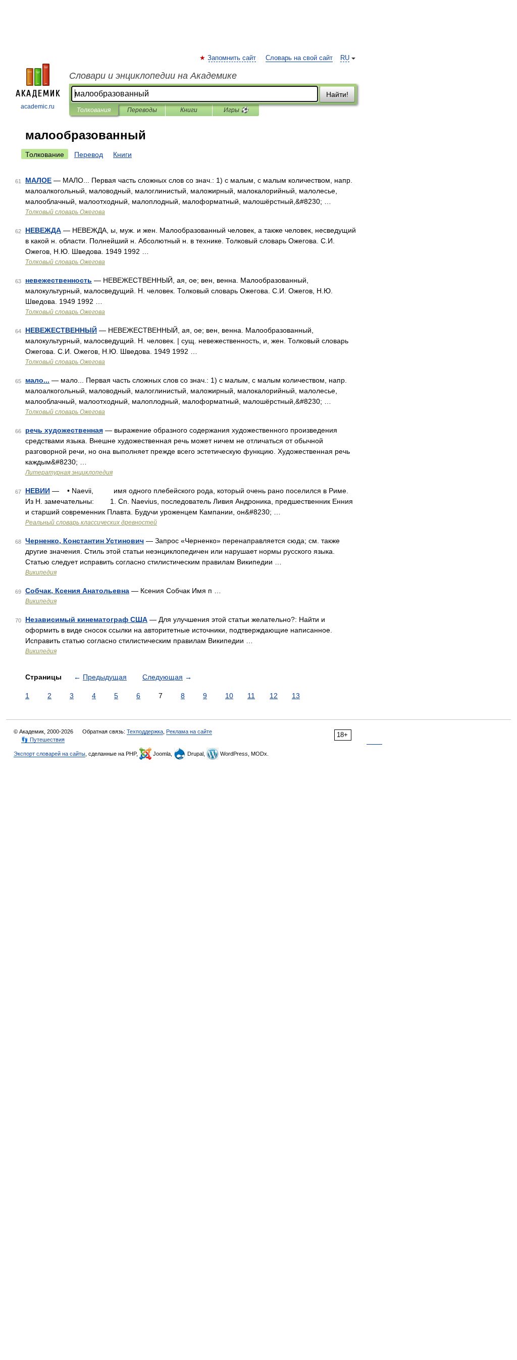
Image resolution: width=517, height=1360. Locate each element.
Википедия (41, 572)
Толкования (94, 110)
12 (274, 696)
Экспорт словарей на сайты (49, 754)
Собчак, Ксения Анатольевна (77, 591)
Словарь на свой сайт (299, 58)
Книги (188, 110)
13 (296, 696)
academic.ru (38, 106)
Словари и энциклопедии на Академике (153, 76)
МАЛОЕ (38, 180)
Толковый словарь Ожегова (65, 212)
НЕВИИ (37, 491)
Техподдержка (145, 731)
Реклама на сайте (189, 731)
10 (229, 696)
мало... (37, 380)
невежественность (58, 280)
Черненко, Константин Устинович (84, 541)
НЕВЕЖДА (43, 230)
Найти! (337, 94)
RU (344, 58)
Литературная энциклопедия (69, 472)
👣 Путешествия (43, 740)
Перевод (88, 154)
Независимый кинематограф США (86, 619)
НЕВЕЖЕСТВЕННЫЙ (61, 330)
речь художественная (64, 430)
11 (251, 696)
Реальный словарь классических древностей (91, 522)
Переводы (142, 110)
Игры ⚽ (236, 110)
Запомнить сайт (232, 58)
